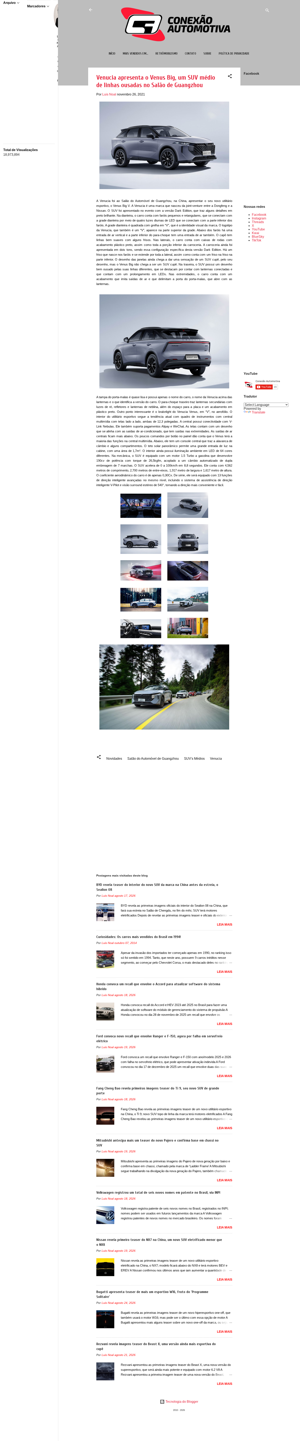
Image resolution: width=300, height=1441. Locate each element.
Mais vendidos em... (135, 53)
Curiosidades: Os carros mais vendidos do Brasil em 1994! (138, 937)
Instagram (259, 218)
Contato (190, 53)
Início (112, 53)
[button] (229, 77)
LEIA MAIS (224, 924)
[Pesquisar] (267, 11)
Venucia (216, 758)
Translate (258, 412)
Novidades (114, 758)
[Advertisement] (257, 306)
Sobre (207, 53)
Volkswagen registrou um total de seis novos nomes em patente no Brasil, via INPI (158, 1192)
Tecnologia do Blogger (181, 1401)
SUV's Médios (194, 758)
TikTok (256, 240)
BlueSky (258, 236)
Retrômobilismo (167, 53)
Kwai (255, 233)
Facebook (259, 214)
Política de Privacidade (234, 53)
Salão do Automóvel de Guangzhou (153, 758)
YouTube (258, 229)
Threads (258, 222)
